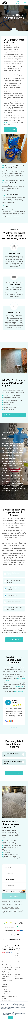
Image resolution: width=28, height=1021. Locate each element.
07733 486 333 (6, 991)
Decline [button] (17, 1018)
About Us (17, 951)
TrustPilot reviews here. (15, 634)
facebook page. (18, 691)
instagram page (18, 686)
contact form (7, 122)
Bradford (17, 976)
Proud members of (10, 930)
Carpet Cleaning (6, 965)
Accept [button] (10, 1018)
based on (18, 922)
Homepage (18, 948)
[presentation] (7, 727)
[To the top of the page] (24, 939)
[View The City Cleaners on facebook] (11, 935)
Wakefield (17, 974)
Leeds (16, 965)
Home (3, 939)
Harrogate (17, 967)
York (16, 969)
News (16, 955)
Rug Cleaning (5, 972)
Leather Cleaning (6, 974)
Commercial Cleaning (7, 980)
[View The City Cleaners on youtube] (18, 935)
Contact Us (18, 958)
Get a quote (17, 2)
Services (17, 953)
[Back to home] (4, 2)
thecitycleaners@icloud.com (9, 996)
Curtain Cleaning (6, 969)
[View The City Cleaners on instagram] (15, 935)
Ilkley (16, 972)
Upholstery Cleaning (7, 967)
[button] (10, 728)
